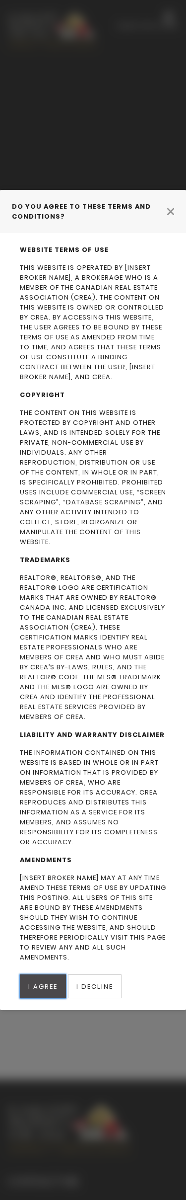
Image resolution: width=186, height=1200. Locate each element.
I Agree (43, 986)
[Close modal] (170, 211)
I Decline (94, 986)
